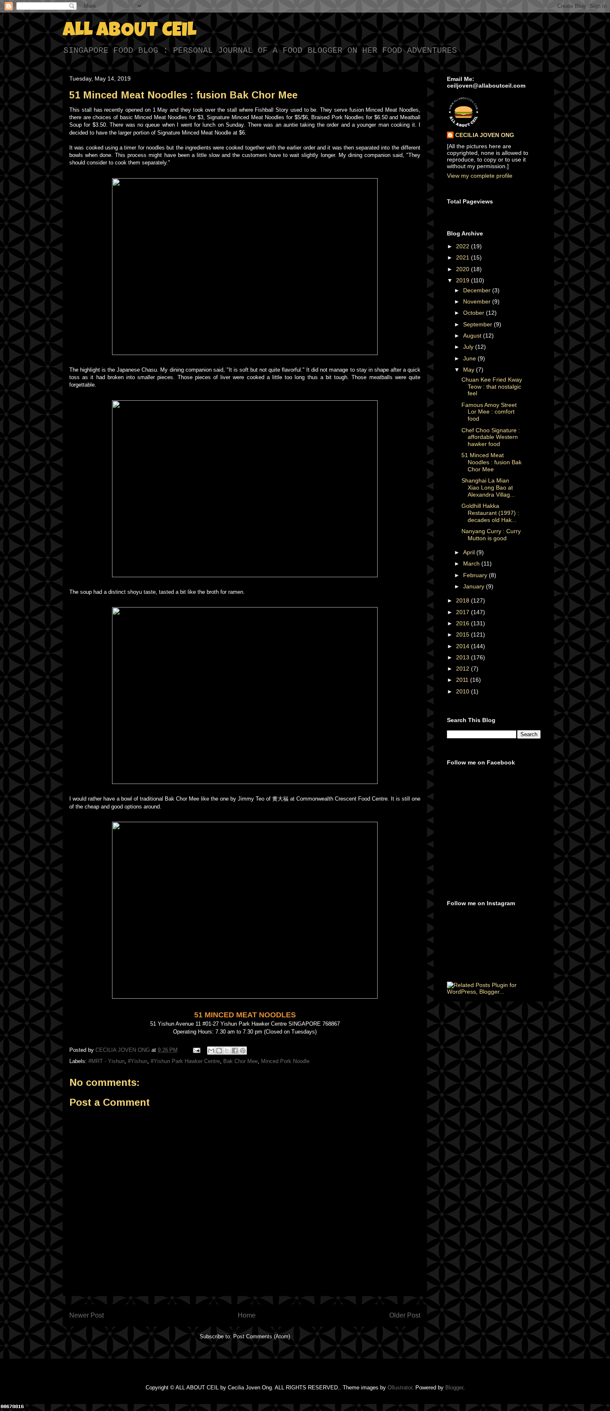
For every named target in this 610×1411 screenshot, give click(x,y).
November (477, 301)
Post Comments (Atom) (261, 1336)
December (477, 290)
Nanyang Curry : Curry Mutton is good (491, 534)
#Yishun (137, 1061)
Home (247, 1315)
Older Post (404, 1315)
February (476, 575)
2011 (463, 679)
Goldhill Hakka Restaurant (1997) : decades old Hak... (490, 512)
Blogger (454, 1387)
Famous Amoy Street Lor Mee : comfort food (489, 412)
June (470, 358)
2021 (463, 257)
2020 (463, 269)
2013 (463, 657)
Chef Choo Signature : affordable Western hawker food (490, 437)
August (473, 335)
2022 (463, 246)
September (478, 324)
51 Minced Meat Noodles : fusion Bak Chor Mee (491, 462)
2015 (463, 634)
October (474, 312)
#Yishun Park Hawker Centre (185, 1061)
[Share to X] (227, 1050)
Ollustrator (400, 1387)
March (472, 563)
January (474, 586)
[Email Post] (196, 1050)
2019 (463, 280)
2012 (463, 668)
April (469, 552)
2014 (463, 646)
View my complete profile (479, 175)
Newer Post (86, 1315)
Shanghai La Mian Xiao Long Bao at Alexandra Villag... (488, 487)
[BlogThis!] (219, 1050)
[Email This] (211, 1050)
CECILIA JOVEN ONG (484, 135)
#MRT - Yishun (106, 1061)
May (469, 369)
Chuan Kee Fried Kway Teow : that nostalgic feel (491, 386)
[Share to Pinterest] (243, 1050)
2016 (463, 623)
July (469, 346)
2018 (463, 600)
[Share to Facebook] (235, 1050)
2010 (463, 691)
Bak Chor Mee (240, 1061)
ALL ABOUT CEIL (129, 32)
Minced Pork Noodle (285, 1061)
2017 (463, 612)
